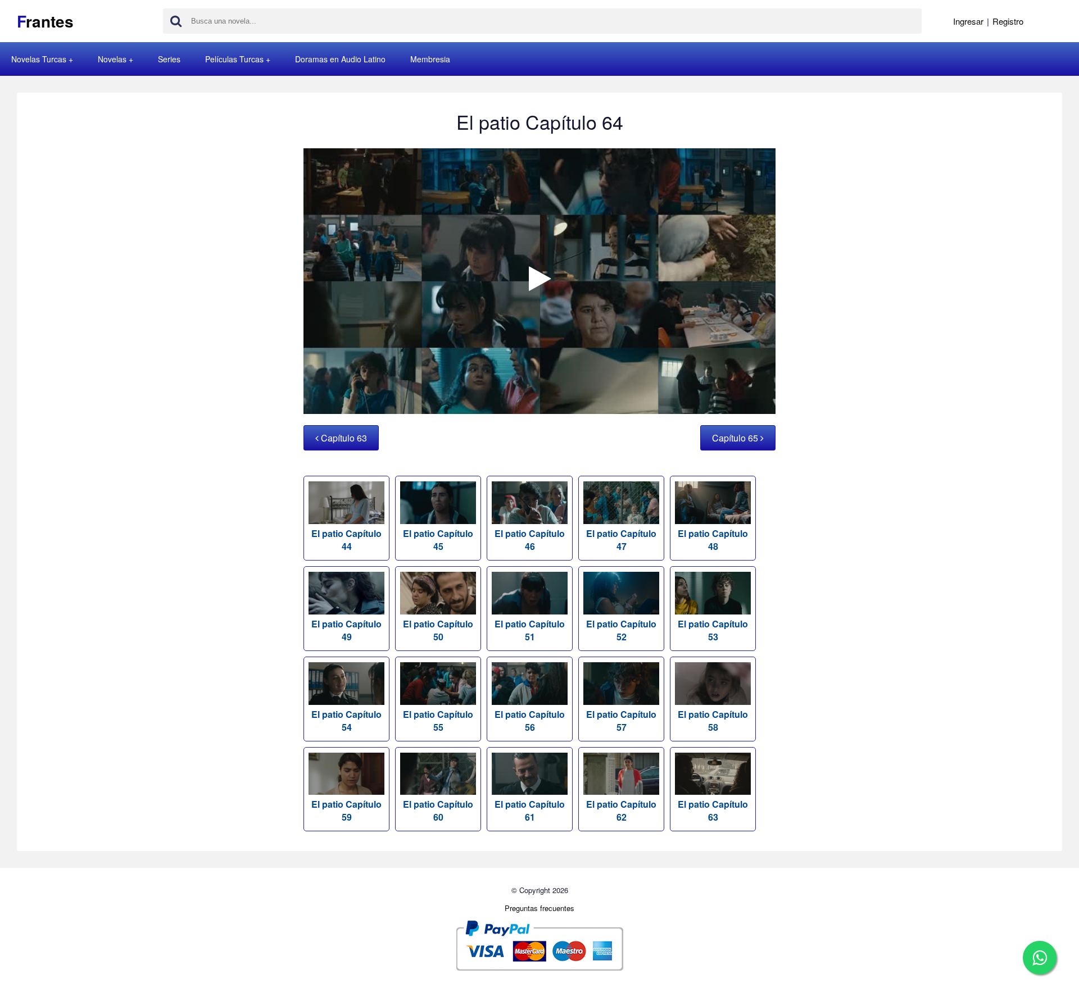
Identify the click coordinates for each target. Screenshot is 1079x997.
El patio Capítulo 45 (438, 540)
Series (169, 59)
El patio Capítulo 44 (346, 540)
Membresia (430, 59)
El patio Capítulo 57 (621, 721)
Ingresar (968, 21)
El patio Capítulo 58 (713, 721)
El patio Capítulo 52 (621, 630)
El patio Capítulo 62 (621, 810)
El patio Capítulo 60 (438, 810)
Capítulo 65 (736, 437)
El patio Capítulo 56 (530, 721)
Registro (1007, 21)
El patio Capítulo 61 (530, 810)
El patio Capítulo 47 (621, 540)
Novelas (112, 59)
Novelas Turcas (38, 59)
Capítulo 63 (343, 437)
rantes (45, 21)
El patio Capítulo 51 (530, 630)
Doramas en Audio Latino (340, 59)
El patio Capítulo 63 (713, 810)
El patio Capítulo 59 (346, 810)
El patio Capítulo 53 (713, 630)
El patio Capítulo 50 (438, 630)
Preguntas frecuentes (539, 908)
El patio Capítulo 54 (346, 721)
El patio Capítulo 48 (713, 540)
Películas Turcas (234, 59)
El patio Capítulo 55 (438, 721)
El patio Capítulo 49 (346, 630)
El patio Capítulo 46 (530, 540)
